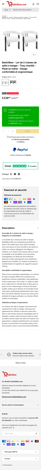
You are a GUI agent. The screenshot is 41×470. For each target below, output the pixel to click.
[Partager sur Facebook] (15, 174)
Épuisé (27, 131)
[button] (38, 4)
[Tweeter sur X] (11, 174)
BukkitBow (9, 465)
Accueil (4, 16)
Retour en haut (20, 363)
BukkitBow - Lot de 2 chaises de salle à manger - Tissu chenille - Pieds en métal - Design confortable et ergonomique (19, 18)
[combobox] (20, 10)
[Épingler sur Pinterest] (19, 174)
